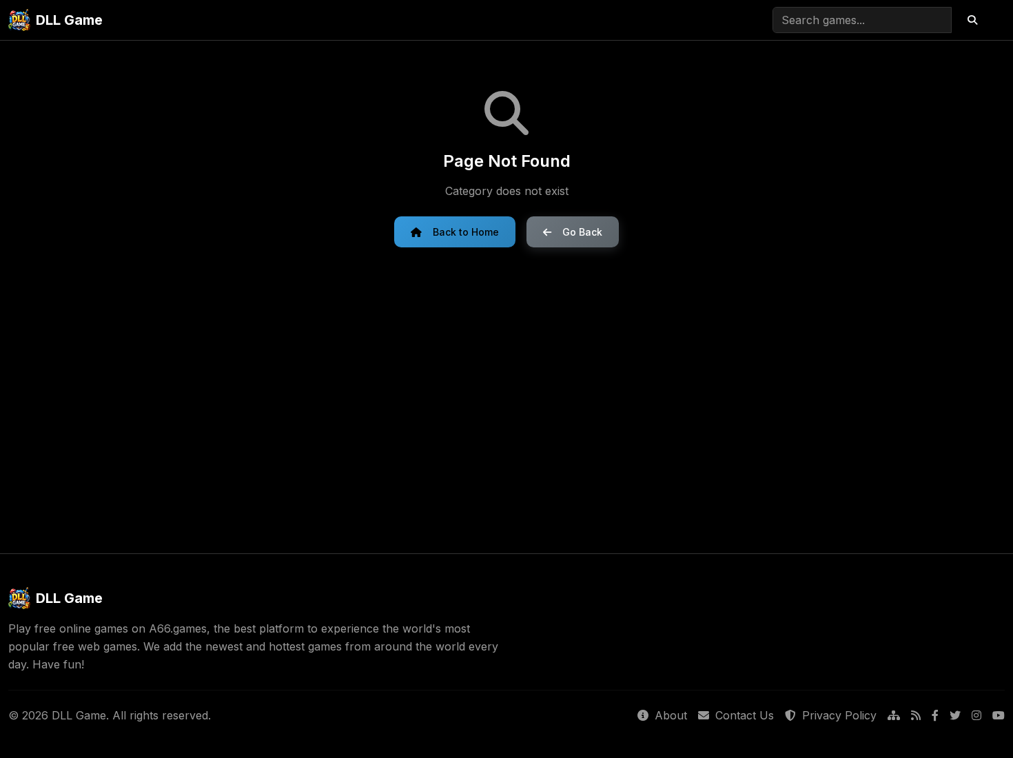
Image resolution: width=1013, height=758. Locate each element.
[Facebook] (935, 716)
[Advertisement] (506, 400)
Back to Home (466, 232)
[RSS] (916, 716)
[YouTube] (998, 716)
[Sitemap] (894, 716)
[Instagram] (976, 716)
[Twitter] (955, 716)
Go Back (582, 232)
